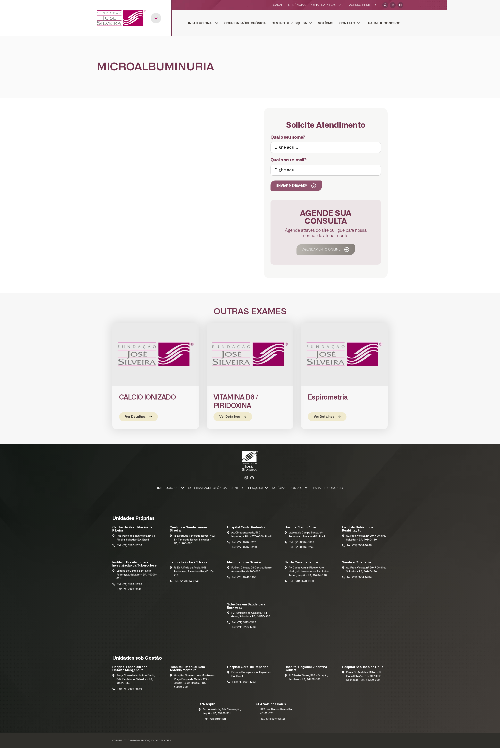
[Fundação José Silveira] (121, 18)
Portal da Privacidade (327, 5)
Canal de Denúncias (289, 5)
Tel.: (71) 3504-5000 (301, 542)
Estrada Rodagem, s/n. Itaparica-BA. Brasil (251, 674)
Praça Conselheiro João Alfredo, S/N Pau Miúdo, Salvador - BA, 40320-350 (135, 679)
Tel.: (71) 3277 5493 (273, 719)
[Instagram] (393, 5)
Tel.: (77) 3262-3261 (244, 542)
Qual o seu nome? (288, 137)
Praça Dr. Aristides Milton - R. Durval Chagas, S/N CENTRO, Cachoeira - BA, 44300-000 (364, 676)
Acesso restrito (362, 5)
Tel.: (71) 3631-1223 (244, 682)
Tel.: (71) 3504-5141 (129, 589)
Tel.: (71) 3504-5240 (129, 545)
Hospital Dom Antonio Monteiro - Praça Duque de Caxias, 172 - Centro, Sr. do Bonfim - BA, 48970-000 (194, 681)
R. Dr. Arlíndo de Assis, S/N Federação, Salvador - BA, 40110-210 (193, 572)
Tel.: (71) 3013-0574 (244, 622)
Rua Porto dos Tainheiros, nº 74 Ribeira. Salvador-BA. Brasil (135, 538)
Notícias (325, 23)
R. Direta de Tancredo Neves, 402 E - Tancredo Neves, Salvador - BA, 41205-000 (194, 540)
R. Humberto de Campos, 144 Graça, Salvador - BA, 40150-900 (250, 615)
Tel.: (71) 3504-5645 (129, 689)
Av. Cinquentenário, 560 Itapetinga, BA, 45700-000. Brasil (251, 535)
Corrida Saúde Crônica (245, 23)
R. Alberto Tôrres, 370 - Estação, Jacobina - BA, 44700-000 (308, 677)
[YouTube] (400, 5)
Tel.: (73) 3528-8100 (301, 581)
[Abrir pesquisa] (385, 5)
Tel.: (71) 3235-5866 (244, 627)
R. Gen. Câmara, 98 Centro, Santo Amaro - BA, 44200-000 (251, 570)
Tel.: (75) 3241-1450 (244, 577)
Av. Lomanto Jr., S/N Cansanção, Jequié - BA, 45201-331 (222, 711)
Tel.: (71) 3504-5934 (359, 577)
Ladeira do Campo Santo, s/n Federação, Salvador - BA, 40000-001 (136, 575)
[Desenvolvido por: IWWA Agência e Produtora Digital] (382, 740)
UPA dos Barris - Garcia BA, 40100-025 (276, 711)
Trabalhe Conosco (383, 23)
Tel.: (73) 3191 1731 (214, 719)
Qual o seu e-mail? (288, 160)
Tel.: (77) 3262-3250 (244, 547)
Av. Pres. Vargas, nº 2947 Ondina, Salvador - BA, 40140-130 (366, 538)
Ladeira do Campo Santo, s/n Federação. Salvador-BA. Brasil (307, 535)
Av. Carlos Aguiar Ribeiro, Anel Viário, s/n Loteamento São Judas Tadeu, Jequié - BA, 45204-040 (309, 572)
